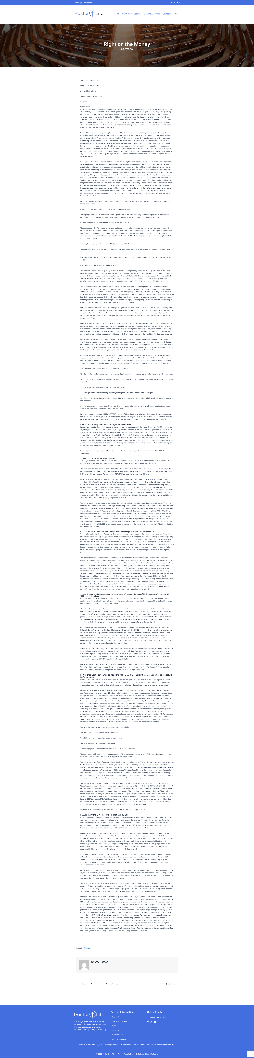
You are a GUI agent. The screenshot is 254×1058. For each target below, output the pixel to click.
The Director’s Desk (119, 1021)
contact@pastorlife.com (83, 3)
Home (116, 14)
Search (137, 14)
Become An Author (152, 14)
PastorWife (116, 1017)
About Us (126, 14)
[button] (131, 14)
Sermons (127, 49)
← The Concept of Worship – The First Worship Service (97, 984)
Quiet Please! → (171, 984)
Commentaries (117, 1035)
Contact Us (167, 14)
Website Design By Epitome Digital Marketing (141, 1054)
